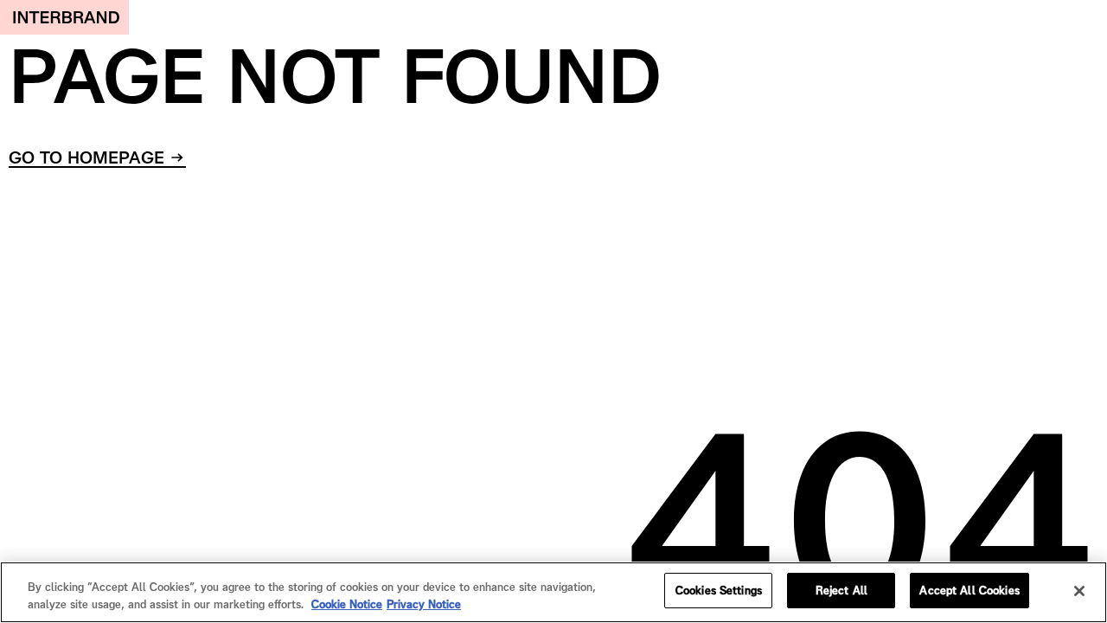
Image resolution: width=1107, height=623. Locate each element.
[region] (553, 592)
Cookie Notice (346, 604)
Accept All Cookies (969, 590)
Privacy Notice (424, 604)
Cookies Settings (718, 590)
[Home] (64, 17)
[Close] (1079, 591)
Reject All (841, 590)
